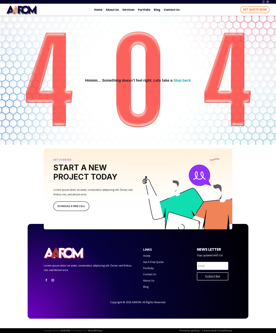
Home (98, 10)
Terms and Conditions (217, 330)
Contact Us (172, 10)
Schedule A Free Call (71, 206)
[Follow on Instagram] (267, 1)
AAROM (65, 330)
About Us (112, 10)
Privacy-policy (190, 330)
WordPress (95, 330)
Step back (182, 80)
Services (128, 10)
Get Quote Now (255, 9)
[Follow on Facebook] (263, 1)
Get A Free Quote (153, 262)
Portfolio (144, 10)
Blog (157, 10)
